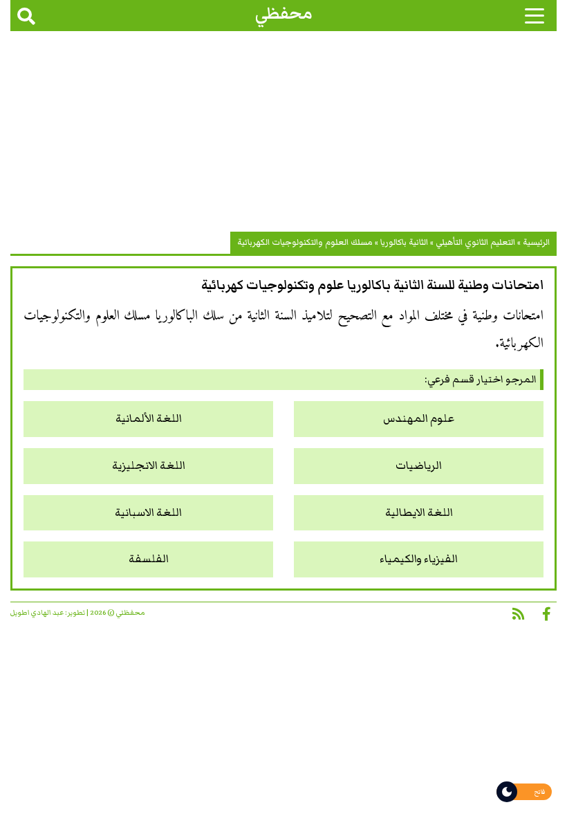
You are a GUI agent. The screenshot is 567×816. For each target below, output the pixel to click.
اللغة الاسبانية (148, 512)
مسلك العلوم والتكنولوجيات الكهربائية (305, 242)
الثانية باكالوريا (404, 242)
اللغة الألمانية (148, 418)
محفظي (284, 13)
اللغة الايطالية (419, 512)
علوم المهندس (418, 418)
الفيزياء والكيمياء (419, 559)
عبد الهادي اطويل (37, 612)
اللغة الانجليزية (148, 465)
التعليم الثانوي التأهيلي (475, 242)
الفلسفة (149, 559)
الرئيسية (536, 242)
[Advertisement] (283, 135)
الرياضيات (419, 465)
